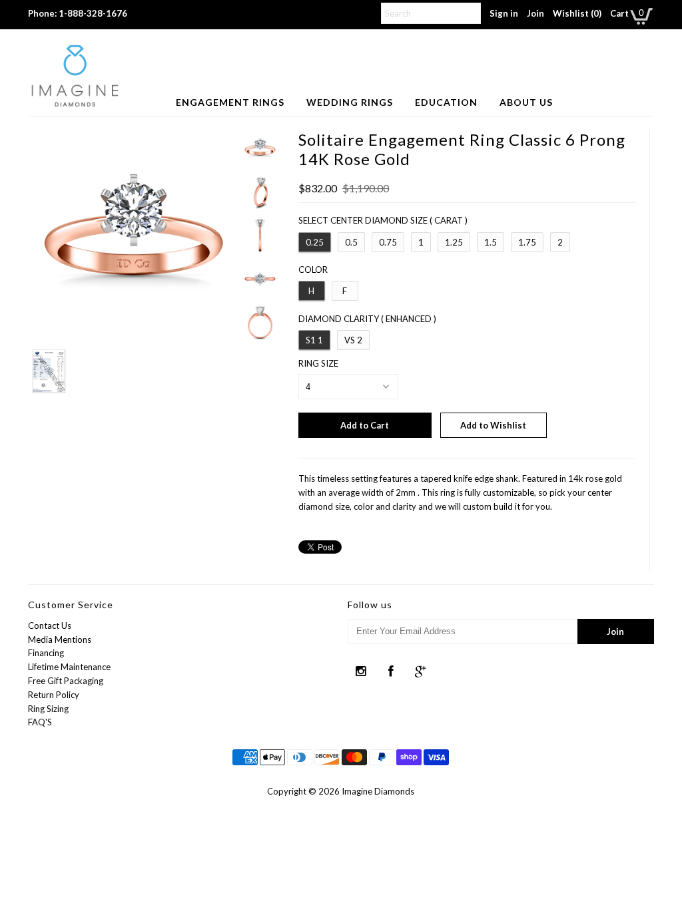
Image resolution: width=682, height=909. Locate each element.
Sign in (504, 13)
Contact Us (49, 625)
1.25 (454, 242)
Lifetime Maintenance (69, 666)
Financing (46, 652)
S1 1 (314, 340)
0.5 (351, 242)
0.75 (388, 242)
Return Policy (53, 694)
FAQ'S (40, 722)
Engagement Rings (230, 102)
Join (535, 13)
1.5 (490, 242)
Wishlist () (577, 13)
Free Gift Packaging (65, 680)
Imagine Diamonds (378, 791)
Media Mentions (59, 639)
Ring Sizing (48, 708)
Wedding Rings (349, 102)
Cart (619, 13)
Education (446, 102)
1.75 (527, 242)
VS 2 (353, 340)
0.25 (315, 242)
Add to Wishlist (493, 425)
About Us (526, 102)
